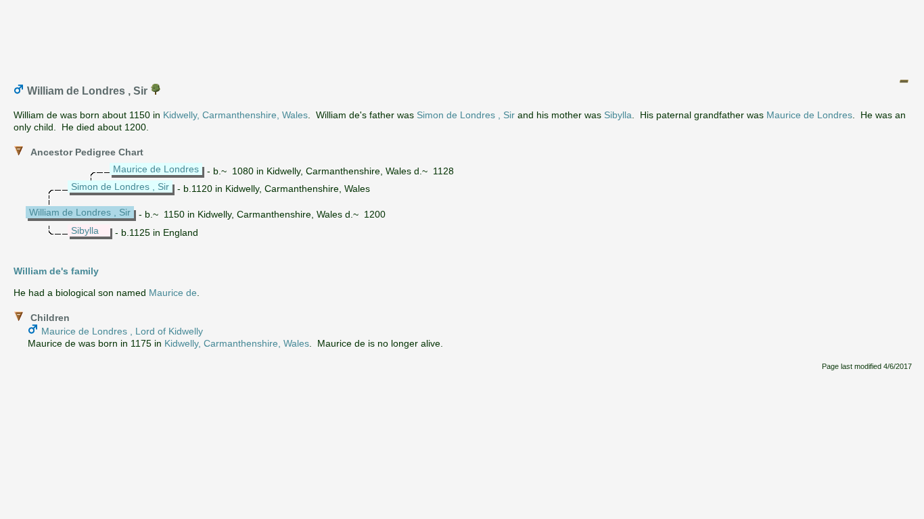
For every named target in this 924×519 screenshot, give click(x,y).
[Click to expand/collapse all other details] (904, 81)
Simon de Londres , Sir (466, 114)
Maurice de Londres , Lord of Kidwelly (122, 331)
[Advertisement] (462, 35)
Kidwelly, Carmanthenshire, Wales (235, 114)
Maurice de (173, 292)
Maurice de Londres (809, 114)
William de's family (56, 271)
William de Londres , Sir (80, 212)
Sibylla (618, 114)
